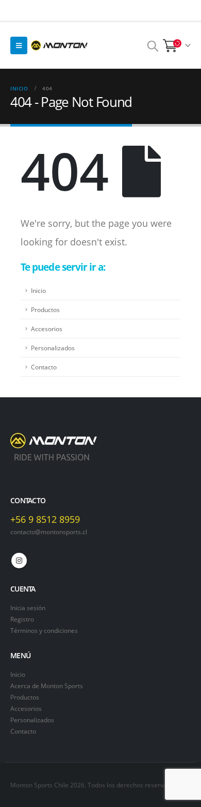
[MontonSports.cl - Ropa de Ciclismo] (59, 45)
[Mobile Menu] (18, 45)
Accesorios (46, 328)
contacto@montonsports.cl (48, 531)
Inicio (38, 290)
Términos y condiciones (44, 630)
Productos (45, 309)
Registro (22, 619)
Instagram (19, 560)
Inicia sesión (27, 607)
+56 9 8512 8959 (45, 519)
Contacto (44, 367)
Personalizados (53, 348)
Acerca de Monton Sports (46, 685)
